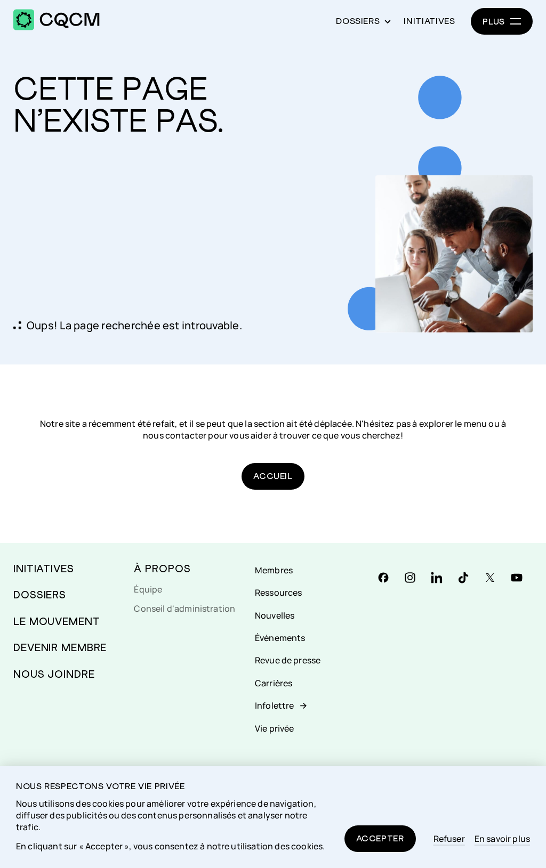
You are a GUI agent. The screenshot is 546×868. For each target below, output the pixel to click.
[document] (273, 817)
